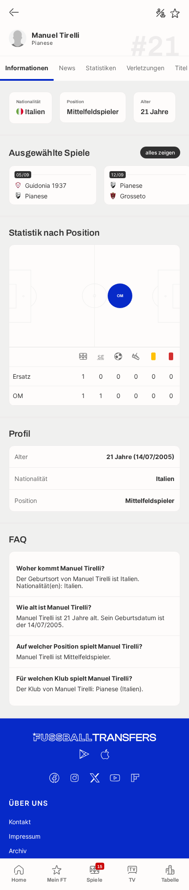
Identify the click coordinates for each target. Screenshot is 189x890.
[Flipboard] (135, 778)
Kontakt (20, 821)
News (67, 68)
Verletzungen (145, 68)
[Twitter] (94, 778)
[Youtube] (114, 778)
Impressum (24, 836)
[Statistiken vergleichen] (161, 13)
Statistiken (101, 68)
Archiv (18, 850)
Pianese (42, 42)
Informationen (26, 68)
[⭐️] (175, 13)
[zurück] (14, 13)
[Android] (84, 754)
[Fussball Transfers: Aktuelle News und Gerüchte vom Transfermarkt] (94, 737)
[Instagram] (74, 778)
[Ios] (104, 754)
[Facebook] (54, 778)
